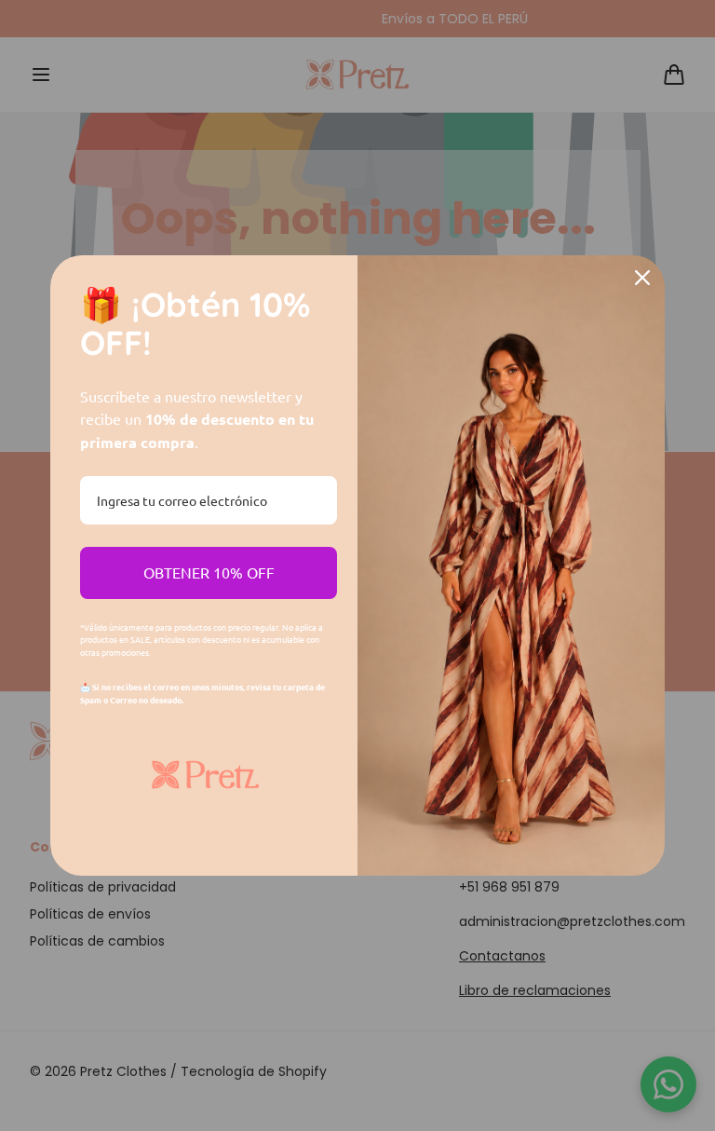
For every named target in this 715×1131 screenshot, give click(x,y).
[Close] (642, 277)
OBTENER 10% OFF (209, 572)
